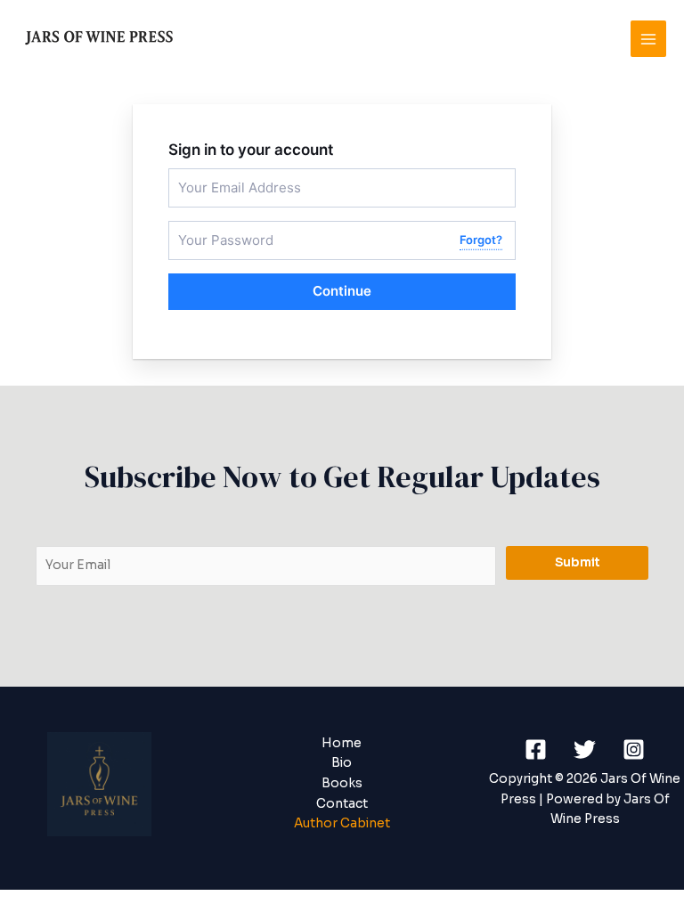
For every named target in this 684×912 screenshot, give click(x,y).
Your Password (214, 228)
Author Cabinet (342, 823)
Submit (577, 562)
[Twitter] (585, 749)
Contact (342, 803)
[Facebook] (536, 749)
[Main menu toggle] (649, 38)
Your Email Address (224, 176)
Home (342, 743)
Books (342, 783)
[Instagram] (634, 749)
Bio (341, 762)
